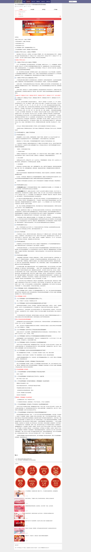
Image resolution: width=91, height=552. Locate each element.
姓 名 (17, 11)
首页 (24, 1)
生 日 (17, 16)
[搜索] (76, 1)
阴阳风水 (38, 1)
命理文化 (28, 1)
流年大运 (48, 1)
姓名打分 (43, 1)
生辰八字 (33, 1)
